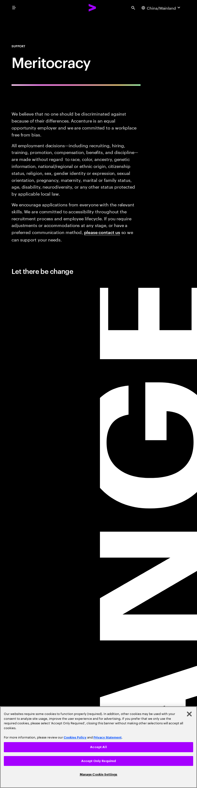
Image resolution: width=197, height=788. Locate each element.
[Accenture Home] (92, 7)
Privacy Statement (107, 737)
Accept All (98, 747)
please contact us (102, 232)
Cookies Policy (75, 737)
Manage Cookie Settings (98, 774)
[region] (98, 747)
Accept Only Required (98, 761)
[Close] (189, 714)
